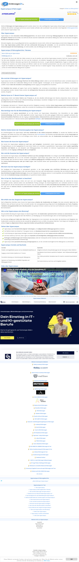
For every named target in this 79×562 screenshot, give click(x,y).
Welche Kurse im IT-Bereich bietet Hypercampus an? (40, 493)
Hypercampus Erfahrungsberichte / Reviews (40, 489)
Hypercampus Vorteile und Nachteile (40, 513)
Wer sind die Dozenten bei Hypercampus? (40, 501)
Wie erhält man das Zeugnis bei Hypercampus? (40, 507)
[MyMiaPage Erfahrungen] (39, 392)
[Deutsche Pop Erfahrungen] (39, 384)
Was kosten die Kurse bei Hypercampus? (40, 499)
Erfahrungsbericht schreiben (8, 73)
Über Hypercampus (40, 487)
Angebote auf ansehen (27, 124)
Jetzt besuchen (27, 19)
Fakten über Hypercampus (40, 511)
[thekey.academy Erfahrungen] (39, 367)
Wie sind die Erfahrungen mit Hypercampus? (40, 491)
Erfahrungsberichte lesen (52, 19)
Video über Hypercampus (40, 515)
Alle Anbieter (40, 474)
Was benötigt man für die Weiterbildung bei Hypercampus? (40, 495)
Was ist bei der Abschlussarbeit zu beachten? (40, 505)
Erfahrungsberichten (72, 28)
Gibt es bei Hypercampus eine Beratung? (40, 509)
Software (38, 118)
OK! (72, 559)
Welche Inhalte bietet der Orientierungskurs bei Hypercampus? (40, 497)
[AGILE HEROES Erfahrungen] (39, 400)
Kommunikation (41, 134)
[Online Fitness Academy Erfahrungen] (39, 376)
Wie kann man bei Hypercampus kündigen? (40, 503)
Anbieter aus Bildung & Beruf (71, 8)
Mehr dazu (47, 560)
